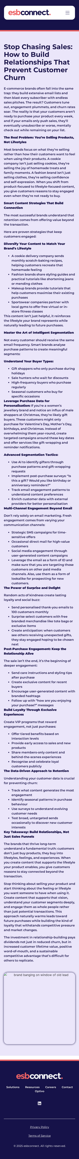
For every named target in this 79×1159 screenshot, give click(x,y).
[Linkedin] (39, 1103)
